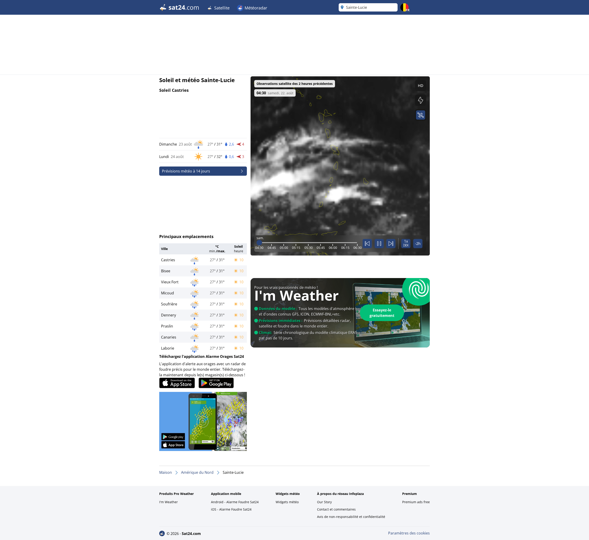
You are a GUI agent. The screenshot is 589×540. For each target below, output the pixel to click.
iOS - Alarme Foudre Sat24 (231, 509)
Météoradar (255, 8)
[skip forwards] (391, 243)
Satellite (221, 8)
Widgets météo (287, 502)
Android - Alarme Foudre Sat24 (235, 502)
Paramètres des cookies (409, 533)
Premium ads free (416, 502)
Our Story (324, 502)
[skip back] (367, 243)
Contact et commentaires (336, 509)
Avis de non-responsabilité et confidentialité (351, 516)
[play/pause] (379, 243)
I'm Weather (168, 502)
